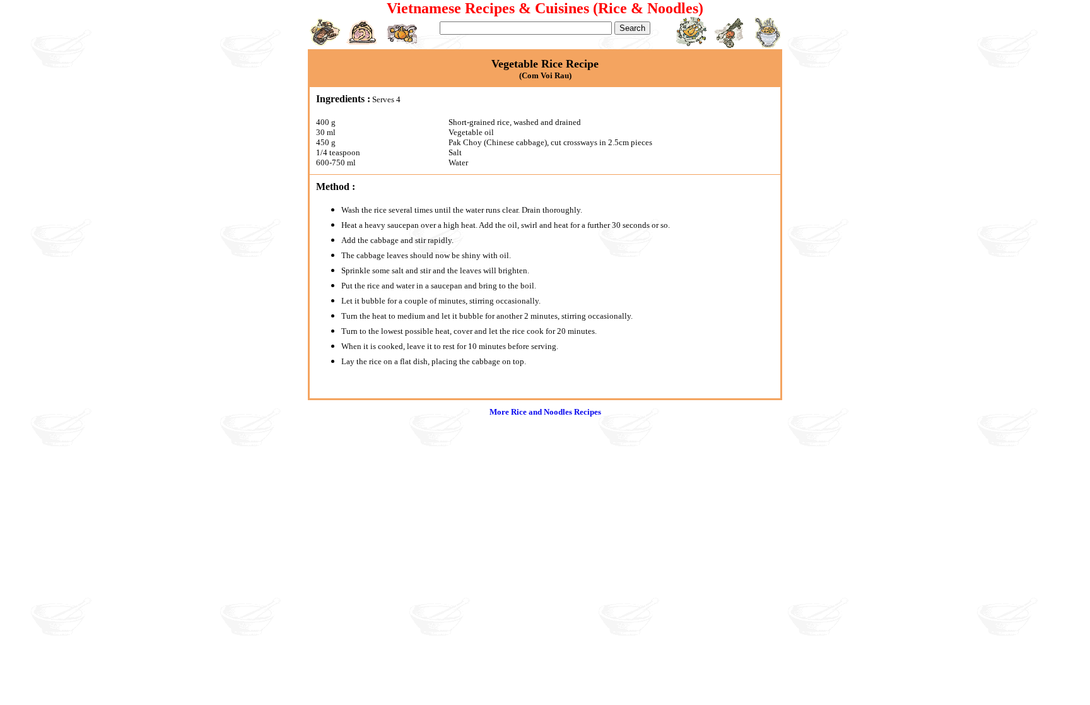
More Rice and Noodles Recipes (545, 412)
